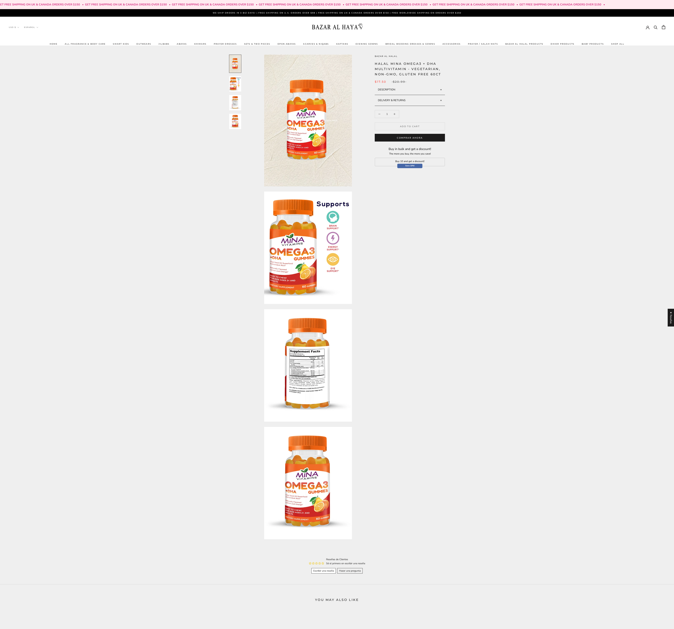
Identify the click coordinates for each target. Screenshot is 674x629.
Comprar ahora (410, 137)
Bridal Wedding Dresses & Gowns (410, 43)
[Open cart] (663, 27)
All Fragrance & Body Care (85, 43)
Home (54, 43)
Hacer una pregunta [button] (350, 570)
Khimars (200, 43)
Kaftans (342, 43)
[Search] (656, 27)
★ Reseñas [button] (671, 318)
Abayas (182, 43)
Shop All (618, 43)
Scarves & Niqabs (316, 43)
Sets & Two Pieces (257, 43)
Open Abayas (286, 43)
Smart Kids (121, 43)
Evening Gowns (367, 43)
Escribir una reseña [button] (323, 570)
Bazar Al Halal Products (524, 43)
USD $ (12, 27)
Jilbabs (163, 43)
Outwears (143, 43)
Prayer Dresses (225, 43)
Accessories (451, 43)
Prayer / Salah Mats (483, 43)
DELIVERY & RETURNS (391, 100)
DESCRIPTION (386, 89)
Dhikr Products (562, 43)
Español (29, 27)
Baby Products (593, 43)
